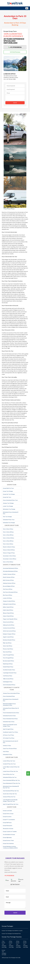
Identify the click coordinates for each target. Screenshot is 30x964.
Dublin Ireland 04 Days (8, 610)
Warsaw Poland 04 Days (8, 613)
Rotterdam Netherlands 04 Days (10, 571)
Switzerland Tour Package (9, 522)
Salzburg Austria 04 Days (8, 625)
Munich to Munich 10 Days (9, 546)
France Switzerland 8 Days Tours (10, 500)
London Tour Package (8, 506)
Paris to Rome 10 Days (8, 529)
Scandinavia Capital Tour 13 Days (10, 732)
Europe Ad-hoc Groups (8, 813)
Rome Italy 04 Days (7, 651)
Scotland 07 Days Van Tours (9, 763)
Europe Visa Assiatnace (8, 843)
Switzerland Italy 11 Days (8, 721)
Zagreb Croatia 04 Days (8, 637)
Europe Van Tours (7, 497)
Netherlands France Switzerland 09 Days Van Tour (11, 787)
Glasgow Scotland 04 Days (9, 601)
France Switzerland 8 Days (9, 696)
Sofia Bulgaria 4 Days (7, 681)
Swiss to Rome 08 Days (8, 535)
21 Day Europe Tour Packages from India (25, 944)
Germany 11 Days (7, 745)
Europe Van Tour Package (9, 494)
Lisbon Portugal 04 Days (8, 654)
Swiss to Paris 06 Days (8, 561)
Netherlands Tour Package (9, 509)
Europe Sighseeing (7, 837)
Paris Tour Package (7, 516)
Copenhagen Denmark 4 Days (9, 672)
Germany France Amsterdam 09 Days (11, 693)
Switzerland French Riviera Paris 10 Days (11, 709)
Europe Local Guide (7, 810)
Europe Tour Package (8, 491)
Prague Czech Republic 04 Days (10, 619)
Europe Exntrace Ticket (8, 840)
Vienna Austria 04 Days (8, 622)
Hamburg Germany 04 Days (9, 583)
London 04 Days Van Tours (9, 760)
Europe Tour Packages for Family (4, 952)
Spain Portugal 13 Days (8, 729)
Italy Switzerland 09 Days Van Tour (11, 790)
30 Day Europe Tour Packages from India (11, 957)
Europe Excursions (7, 816)
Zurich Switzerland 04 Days (9, 684)
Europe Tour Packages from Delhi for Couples (12, 930)
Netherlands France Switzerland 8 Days (10, 513)
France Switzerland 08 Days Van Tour (11, 780)
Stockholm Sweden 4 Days (9, 669)
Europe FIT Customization (9, 819)
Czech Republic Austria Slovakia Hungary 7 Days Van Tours (10, 800)
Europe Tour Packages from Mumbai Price (11, 933)
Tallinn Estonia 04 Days (8, 678)
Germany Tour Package (8, 503)
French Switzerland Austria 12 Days (11, 712)
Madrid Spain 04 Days (8, 663)
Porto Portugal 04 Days (8, 657)
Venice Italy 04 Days (7, 645)
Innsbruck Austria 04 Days (9, 628)
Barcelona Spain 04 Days (8, 660)
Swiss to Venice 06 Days (8, 538)
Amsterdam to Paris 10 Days (9, 555)
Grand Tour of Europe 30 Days (10, 748)
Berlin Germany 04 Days (8, 580)
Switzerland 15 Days (7, 754)
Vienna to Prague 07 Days (9, 552)
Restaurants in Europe (8, 828)
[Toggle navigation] (26, 8)
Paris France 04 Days (7, 589)
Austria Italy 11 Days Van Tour (10, 793)
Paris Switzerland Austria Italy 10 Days (10, 741)
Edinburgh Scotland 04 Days (9, 604)
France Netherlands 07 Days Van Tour (11, 783)
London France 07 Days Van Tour (10, 771)
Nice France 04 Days (7, 595)
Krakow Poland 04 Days (8, 616)
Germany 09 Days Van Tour (9, 796)
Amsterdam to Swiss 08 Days (9, 558)
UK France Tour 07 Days (8, 735)
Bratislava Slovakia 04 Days (9, 640)
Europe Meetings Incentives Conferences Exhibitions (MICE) (10, 847)
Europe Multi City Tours (8, 488)
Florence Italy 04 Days (8, 648)
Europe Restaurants (7, 825)
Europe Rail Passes (7, 822)
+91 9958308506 (9, 875)
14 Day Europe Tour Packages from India (18, 944)
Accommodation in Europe (9, 834)
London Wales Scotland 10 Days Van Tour (11, 767)
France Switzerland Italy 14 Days (10, 718)
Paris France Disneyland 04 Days (10, 592)
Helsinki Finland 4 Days (8, 666)
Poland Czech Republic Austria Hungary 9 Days (10, 725)
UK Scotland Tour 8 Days (8, 738)
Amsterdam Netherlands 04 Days (10, 568)
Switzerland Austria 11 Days (9, 715)
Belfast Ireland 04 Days (8, 607)
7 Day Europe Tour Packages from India (4, 944)
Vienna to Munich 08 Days (9, 549)
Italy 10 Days (6, 751)
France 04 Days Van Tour (8, 774)
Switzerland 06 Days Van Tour (10, 777)
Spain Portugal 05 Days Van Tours (10, 804)
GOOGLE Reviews (15, 52)
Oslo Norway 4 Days (7, 675)
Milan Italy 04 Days (7, 642)
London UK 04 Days (7, 598)
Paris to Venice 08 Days (8, 532)
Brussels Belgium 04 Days (9, 586)
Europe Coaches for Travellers (10, 831)
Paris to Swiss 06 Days (8, 544)
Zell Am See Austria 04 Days (9, 631)
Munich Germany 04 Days (9, 577)
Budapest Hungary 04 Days (9, 634)
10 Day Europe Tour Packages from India (11, 944)
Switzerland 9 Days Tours (8, 519)
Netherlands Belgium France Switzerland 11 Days (9, 704)
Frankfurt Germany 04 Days (9, 574)
